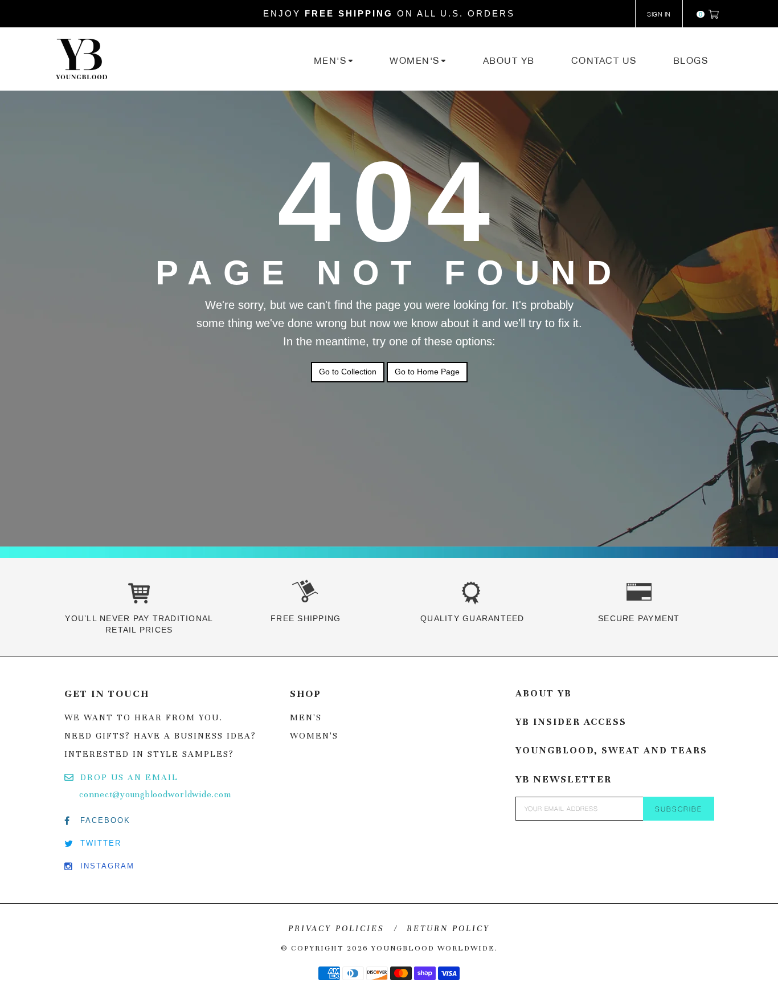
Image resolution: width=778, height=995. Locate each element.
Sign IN (659, 14)
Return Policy (448, 928)
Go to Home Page (427, 371)
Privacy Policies (336, 928)
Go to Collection (347, 371)
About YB (543, 693)
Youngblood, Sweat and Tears (611, 750)
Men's (306, 717)
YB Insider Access (571, 722)
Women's (314, 736)
